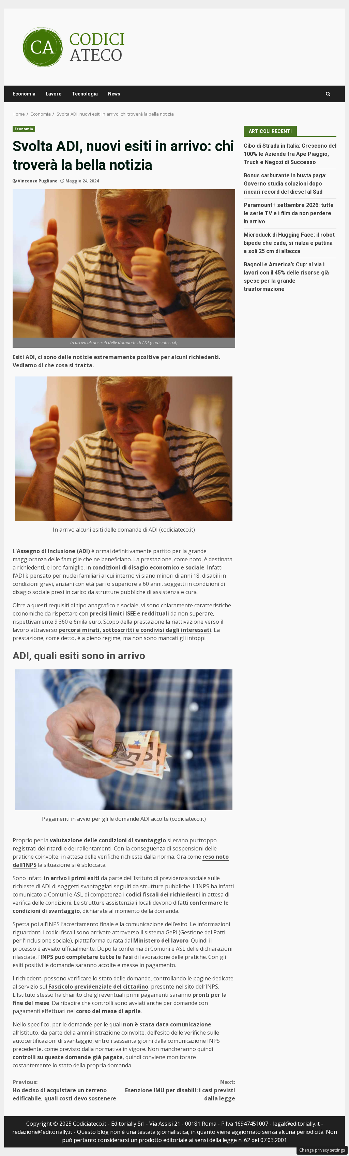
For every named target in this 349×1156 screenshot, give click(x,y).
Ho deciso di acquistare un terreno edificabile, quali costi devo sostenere (64, 1090)
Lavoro (54, 94)
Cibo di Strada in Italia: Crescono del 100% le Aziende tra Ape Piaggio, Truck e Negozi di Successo (290, 154)
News (114, 94)
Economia (24, 94)
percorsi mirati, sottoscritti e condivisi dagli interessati (135, 630)
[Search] (328, 94)
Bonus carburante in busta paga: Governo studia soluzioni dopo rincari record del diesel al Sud (285, 183)
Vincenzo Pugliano (38, 181)
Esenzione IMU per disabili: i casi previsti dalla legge (180, 1090)
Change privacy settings (322, 1150)
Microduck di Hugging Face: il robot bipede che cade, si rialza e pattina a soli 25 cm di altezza (289, 243)
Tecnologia (85, 94)
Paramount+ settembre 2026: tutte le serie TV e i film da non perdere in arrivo (289, 213)
